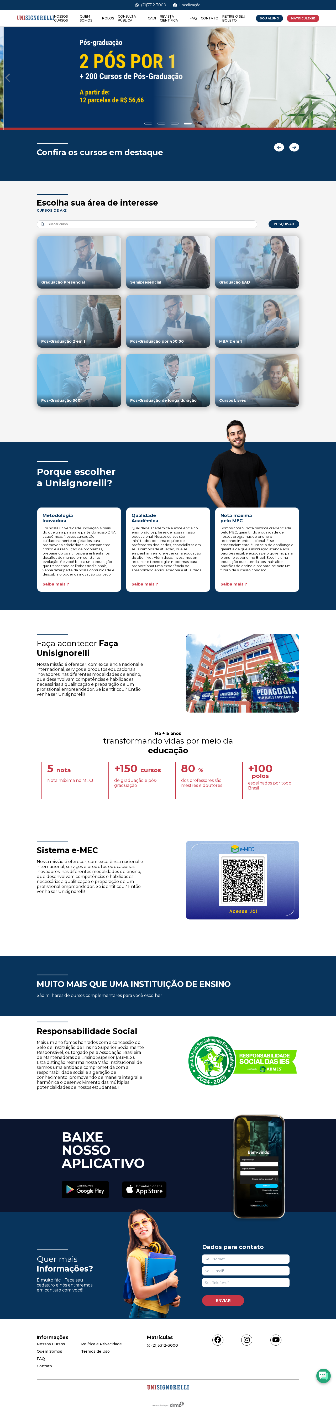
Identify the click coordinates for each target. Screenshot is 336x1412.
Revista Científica (169, 18)
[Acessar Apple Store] (144, 1190)
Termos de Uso (95, 1351)
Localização (189, 5)
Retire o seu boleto (233, 18)
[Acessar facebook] (217, 1340)
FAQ (193, 18)
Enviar (223, 1300)
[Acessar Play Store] (85, 1190)
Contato (209, 18)
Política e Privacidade (101, 1344)
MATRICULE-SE (303, 18)
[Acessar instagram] (246, 1340)
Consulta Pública (127, 18)
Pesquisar (284, 224)
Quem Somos (86, 18)
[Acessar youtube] (275, 1340)
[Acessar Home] (35, 24)
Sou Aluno (269, 18)
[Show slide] (148, 123)
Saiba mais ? (56, 584)
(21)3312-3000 (153, 5)
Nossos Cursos (61, 18)
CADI (152, 18)
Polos (108, 18)
